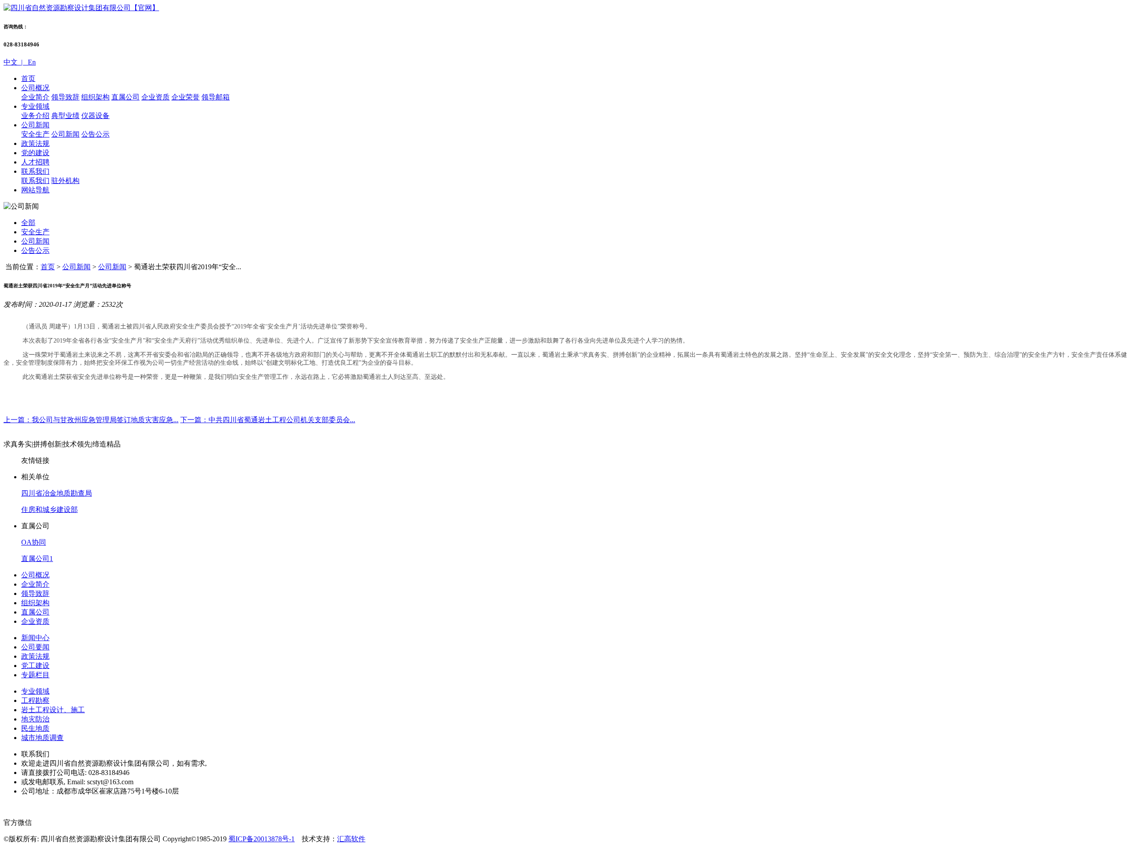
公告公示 (95, 134)
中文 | (15, 62)
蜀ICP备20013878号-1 (261, 839)
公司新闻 (35, 125)
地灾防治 (35, 719)
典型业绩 (65, 115)
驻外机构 (65, 180)
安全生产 (35, 134)
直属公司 (125, 97)
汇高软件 (351, 839)
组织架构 (95, 97)
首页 (28, 78)
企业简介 (35, 97)
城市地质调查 (42, 737)
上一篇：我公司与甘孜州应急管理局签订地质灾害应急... (91, 420)
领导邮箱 (215, 97)
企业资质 (155, 97)
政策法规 (35, 143)
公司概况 (35, 88)
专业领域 (35, 106)
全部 (28, 222)
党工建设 (35, 665)
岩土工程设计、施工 (53, 710)
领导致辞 (65, 97)
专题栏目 (35, 675)
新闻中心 (35, 637)
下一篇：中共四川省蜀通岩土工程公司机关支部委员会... (267, 420)
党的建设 (35, 152)
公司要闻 (35, 647)
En (31, 62)
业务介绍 (35, 115)
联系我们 (35, 171)
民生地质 (35, 728)
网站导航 (35, 190)
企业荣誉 (185, 97)
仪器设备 (95, 115)
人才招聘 (35, 162)
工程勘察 (35, 700)
